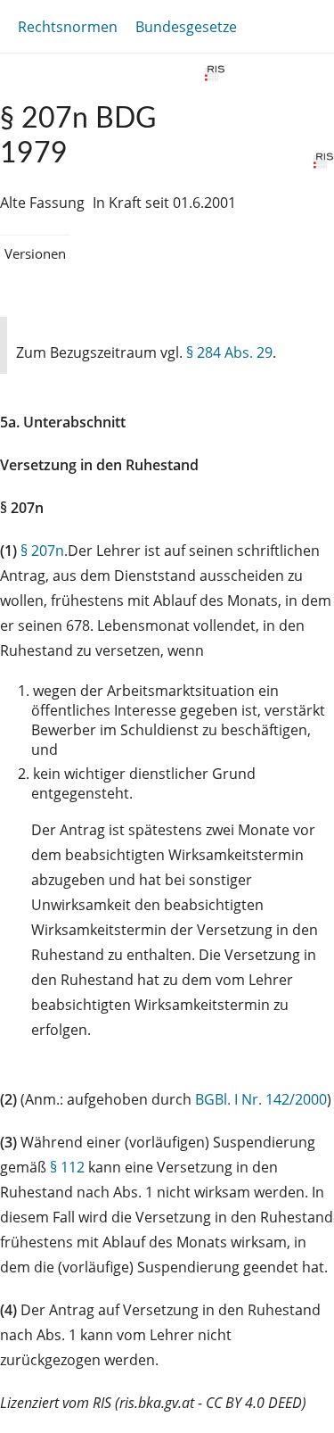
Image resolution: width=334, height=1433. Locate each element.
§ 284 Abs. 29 (229, 352)
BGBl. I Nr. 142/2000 (261, 1099)
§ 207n (42, 550)
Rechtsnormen (68, 27)
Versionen (35, 253)
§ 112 (67, 1167)
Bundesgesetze (186, 27)
